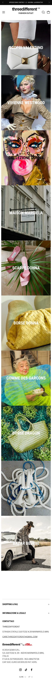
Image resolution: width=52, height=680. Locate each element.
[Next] (49, 2)
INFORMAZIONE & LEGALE (14, 613)
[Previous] (3, 2)
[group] (26, 2)
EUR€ (21, 677)
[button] (43, 12)
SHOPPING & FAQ (10, 604)
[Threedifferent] (26, 12)
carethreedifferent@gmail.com (19, 637)
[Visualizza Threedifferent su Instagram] (20, 670)
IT (29, 677)
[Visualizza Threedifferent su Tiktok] (26, 670)
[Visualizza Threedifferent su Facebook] (31, 670)
